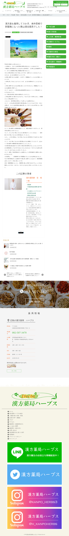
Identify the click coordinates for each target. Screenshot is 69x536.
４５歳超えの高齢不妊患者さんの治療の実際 (20, 265)
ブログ (11, 420)
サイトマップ (13, 438)
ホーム (11, 411)
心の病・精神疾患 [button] (54, 37)
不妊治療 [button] (51, 27)
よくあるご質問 (13, 426)
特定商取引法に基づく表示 (16, 432)
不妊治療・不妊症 (16, 32)
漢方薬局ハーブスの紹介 (16, 413)
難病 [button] (50, 47)
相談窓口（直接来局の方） (16, 424)
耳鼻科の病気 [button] (53, 52)
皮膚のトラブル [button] (54, 42)
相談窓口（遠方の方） (15, 428)
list (20, 231)
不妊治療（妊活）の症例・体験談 (26, 32)
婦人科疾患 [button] (52, 32)
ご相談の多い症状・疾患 (16, 415)
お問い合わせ (13, 430)
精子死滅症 (12, 251)
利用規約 (11, 434)
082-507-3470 (36, 291)
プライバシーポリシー (15, 436)
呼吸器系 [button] (51, 67)
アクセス (11, 422)
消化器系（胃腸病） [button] (55, 62)
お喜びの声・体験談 (14, 417)
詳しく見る (14, 370)
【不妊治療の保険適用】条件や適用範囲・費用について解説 (24, 258)
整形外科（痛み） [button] (54, 57)
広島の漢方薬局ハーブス (31, 534)
